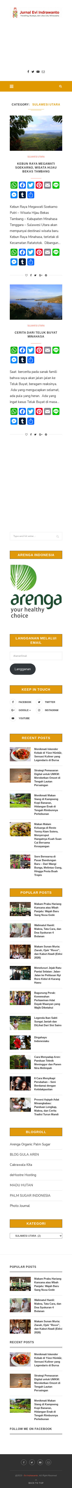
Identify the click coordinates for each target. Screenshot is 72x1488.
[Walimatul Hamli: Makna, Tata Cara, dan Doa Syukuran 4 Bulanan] (20, 930)
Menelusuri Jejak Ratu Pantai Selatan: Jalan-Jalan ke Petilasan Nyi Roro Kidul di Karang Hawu (47, 975)
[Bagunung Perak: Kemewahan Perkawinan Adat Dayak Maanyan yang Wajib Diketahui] (20, 998)
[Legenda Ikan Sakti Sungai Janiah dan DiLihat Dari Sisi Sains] (20, 1023)
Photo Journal (20, 1206)
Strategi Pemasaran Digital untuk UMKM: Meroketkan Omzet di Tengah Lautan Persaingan (47, 778)
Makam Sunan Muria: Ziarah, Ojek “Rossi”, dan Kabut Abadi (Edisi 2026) (48, 952)
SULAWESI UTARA (36, 157)
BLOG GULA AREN (24, 1154)
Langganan (23, 669)
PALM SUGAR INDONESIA (30, 1195)
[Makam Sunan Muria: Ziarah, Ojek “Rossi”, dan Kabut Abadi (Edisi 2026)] (20, 952)
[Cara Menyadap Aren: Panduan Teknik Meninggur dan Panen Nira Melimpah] (20, 1062)
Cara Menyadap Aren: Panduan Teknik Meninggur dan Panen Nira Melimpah (47, 1062)
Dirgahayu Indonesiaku (41, 1039)
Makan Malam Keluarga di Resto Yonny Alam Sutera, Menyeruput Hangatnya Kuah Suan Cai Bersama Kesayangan (48, 835)
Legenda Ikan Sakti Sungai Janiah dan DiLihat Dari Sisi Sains (48, 1021)
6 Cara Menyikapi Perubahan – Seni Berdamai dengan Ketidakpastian (45, 1084)
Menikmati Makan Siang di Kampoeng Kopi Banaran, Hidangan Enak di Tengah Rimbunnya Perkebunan (46, 804)
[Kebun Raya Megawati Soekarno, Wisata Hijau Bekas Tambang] (36, 133)
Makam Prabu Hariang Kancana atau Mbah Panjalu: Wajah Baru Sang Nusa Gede (47, 909)
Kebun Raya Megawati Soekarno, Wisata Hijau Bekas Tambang (36, 167)
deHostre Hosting (23, 1175)
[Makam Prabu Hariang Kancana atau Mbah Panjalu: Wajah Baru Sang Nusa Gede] (20, 909)
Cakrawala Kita (21, 1164)
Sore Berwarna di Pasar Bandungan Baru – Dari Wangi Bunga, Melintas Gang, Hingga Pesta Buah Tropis (48, 865)
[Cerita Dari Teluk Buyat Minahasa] (36, 302)
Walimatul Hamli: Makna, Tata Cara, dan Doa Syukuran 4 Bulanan (47, 931)
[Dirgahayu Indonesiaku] (20, 1043)
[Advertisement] (36, 44)
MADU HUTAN (21, 1185)
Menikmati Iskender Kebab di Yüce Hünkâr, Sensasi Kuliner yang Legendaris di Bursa (48, 755)
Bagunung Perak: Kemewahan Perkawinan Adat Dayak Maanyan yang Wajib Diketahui (47, 1000)
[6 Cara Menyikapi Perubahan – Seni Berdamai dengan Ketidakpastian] (20, 1083)
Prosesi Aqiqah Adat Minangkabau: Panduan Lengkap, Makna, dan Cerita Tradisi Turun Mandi (46, 1107)
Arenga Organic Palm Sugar (30, 1144)
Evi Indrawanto (31, 1475)
